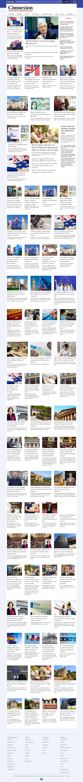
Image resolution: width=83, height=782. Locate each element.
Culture (44, 753)
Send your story (11, 766)
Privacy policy (41, 776)
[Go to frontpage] (21, 9)
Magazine (45, 737)
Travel (26, 745)
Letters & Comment (29, 742)
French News (11, 14)
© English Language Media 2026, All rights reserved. (25, 776)
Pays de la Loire (28, 761)
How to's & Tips (63, 750)
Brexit (61, 764)
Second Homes (63, 745)
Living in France (63, 758)
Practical (27, 14)
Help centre (10, 761)
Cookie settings (60, 776)
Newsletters (10, 753)
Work (61, 766)
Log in (74, 1)
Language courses (11, 747)
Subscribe (67, 1)
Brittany (27, 753)
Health (62, 755)
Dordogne (27, 755)
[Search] (59, 2)
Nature (44, 750)
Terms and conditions (50, 776)
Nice (26, 758)
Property (62, 14)
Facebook (41, 779)
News (26, 737)
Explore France (46, 742)
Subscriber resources (12, 750)
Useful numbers (11, 769)
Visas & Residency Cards (47, 14)
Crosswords (45, 739)
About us (9, 755)
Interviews (45, 747)
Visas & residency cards (65, 747)
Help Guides (19, 14)
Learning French (64, 761)
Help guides (10, 745)
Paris (26, 747)
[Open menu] (71, 14)
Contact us (10, 758)
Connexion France (12, 737)
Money (56, 14)
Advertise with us (11, 764)
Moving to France (64, 769)
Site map (67, 776)
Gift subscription (11, 742)
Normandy (27, 750)
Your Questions (35, 14)
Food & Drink (45, 745)
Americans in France (64, 772)
